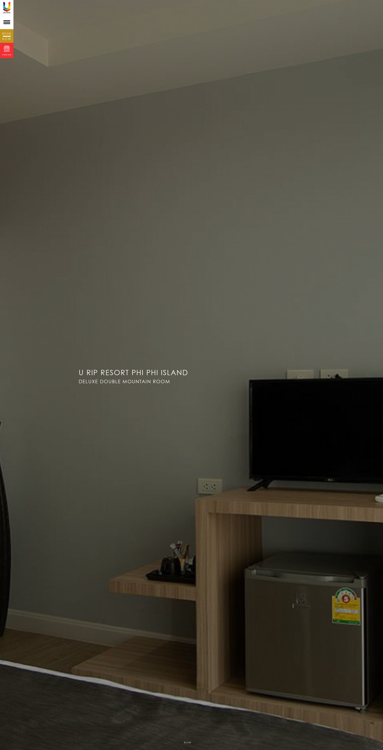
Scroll (187, 742)
